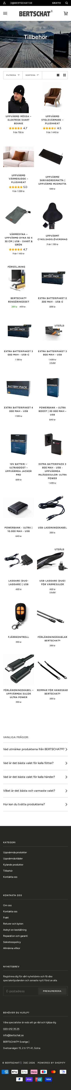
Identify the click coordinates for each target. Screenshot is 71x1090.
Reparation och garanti (15, 935)
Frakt (6, 917)
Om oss (7, 905)
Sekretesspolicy (12, 942)
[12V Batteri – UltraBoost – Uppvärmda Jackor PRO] (18, 443)
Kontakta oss (10, 876)
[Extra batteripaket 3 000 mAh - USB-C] (18, 331)
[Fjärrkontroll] (18, 616)
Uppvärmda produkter (15, 852)
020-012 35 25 (11, 1028)
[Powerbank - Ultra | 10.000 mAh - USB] (18, 507)
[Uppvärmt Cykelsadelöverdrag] (52, 215)
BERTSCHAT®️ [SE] (16, 1062)
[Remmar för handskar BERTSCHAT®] (52, 670)
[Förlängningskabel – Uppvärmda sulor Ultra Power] (18, 670)
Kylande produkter (13, 864)
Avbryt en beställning (14, 929)
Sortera (31, 75)
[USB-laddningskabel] (52, 507)
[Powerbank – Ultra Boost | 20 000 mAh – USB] (52, 387)
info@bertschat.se (13, 1035)
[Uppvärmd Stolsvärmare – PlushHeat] (52, 97)
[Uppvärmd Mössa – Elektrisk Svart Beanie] (18, 97)
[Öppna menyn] (9, 13)
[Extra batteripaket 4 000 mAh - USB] (18, 387)
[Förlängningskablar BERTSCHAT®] (52, 617)
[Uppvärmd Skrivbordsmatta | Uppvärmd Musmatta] (52, 157)
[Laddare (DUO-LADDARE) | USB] (18, 560)
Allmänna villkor (11, 948)
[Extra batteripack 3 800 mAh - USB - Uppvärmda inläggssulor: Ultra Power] (52, 443)
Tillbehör (8, 870)
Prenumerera (52, 991)
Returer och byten (13, 923)
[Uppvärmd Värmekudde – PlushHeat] (18, 157)
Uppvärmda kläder (13, 858)
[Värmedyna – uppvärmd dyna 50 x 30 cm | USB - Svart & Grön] (18, 215)
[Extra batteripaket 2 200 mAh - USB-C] (52, 278)
